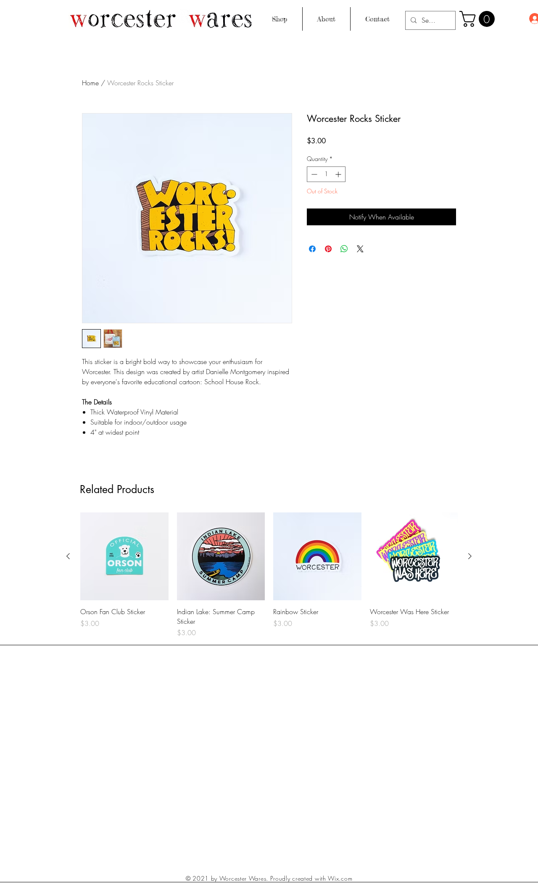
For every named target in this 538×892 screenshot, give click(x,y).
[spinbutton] (326, 174)
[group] (269, 575)
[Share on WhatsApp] (344, 249)
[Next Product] (470, 556)
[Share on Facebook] (312, 249)
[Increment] (339, 174)
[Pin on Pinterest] (328, 249)
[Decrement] (313, 174)
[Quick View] (124, 556)
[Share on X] (360, 249)
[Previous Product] (68, 556)
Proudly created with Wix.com (311, 878)
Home (90, 82)
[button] (478, 19)
